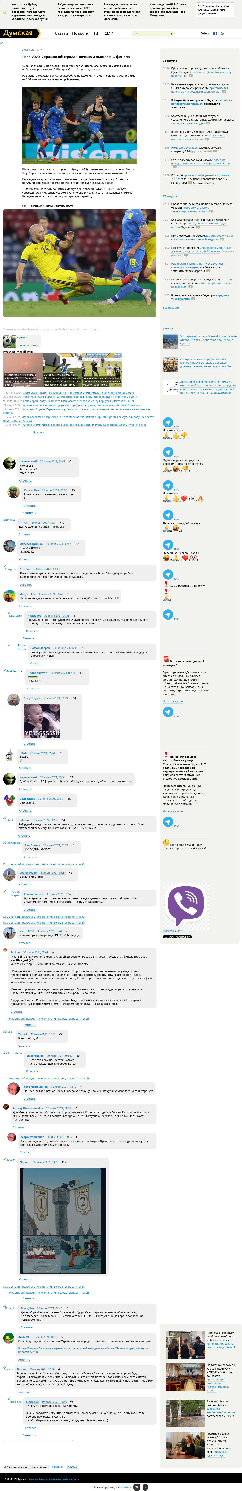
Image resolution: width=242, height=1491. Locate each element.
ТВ (96, 33)
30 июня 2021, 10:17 (59, 1137)
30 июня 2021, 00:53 (52, 777)
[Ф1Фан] (9, 520)
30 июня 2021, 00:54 (50, 799)
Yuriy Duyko (32, 698)
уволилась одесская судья (188, 123)
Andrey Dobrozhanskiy (28, 1108)
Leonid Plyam (29, 872)
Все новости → (172, 307)
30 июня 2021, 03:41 (49, 931)
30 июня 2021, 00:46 (50, 594)
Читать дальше (173, 701)
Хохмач (23, 1337)
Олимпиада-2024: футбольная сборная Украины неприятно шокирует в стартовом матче (79, 397)
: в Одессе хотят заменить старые (196, 269)
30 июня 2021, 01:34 (53, 872)
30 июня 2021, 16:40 (54, 1401)
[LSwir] (9, 760)
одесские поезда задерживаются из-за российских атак (200, 161)
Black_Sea (27, 1308)
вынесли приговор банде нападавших (201, 285)
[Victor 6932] (9, 938)
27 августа (170, 196)
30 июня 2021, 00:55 (56, 615)
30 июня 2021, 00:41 (52, 461)
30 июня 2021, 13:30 (42, 1369)
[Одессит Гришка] (9, 551)
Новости (80, 33)
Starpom (25, 569)
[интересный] (9, 468)
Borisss (22, 1369)
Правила (57, 1467)
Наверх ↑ (38, 432)
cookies (126, 1487)
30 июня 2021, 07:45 (59, 1056)
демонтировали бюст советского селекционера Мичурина (202, 237)
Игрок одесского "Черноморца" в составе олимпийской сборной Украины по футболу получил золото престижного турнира (78, 418)
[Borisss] (8, 1369)
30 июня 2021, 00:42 (58, 544)
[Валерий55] (9, 806)
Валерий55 (27, 799)
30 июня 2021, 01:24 (55, 698)
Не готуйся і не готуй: (185, 248)
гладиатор (34, 615)
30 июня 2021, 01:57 (58, 894)
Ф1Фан (23, 522)
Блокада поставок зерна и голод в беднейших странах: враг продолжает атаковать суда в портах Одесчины (122, 12)
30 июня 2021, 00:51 (42, 753)
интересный (28, 461)
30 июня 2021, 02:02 (65, 648)
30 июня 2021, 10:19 (44, 1337)
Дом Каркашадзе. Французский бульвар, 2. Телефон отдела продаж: (213, 10)
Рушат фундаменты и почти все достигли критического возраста (197, 265)
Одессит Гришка (31, 544)
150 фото (34, 345)
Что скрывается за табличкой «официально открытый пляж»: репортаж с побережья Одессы (208, 339)
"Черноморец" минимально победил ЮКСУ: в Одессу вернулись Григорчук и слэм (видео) (20, 379)
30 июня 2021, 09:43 (49, 1308)
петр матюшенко (36, 1087)
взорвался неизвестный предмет (201, 102)
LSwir (23, 753)
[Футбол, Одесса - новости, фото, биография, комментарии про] (9, 347)
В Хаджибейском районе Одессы (194, 100)
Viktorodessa (35, 1056)
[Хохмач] (8, 1342)
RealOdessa (32, 845)
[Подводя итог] (13, 670)
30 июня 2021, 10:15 (63, 1087)
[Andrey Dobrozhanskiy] (6, 1108)
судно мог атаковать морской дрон (198, 137)
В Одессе (177, 175)
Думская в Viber (173, 931)
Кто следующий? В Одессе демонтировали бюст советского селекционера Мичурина (168, 10)
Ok (137, 1487)
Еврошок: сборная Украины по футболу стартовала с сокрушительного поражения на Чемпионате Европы (76, 411)
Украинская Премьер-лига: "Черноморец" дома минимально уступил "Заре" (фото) (102, 381)
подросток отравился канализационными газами (190, 209)
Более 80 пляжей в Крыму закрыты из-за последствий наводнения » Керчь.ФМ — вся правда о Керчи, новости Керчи (83, 1350)
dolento (24, 820)
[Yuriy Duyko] (13, 705)
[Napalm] (9, 1159)
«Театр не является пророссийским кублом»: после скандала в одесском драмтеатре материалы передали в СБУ (205, 362)
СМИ (108, 33)
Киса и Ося (31, 490)
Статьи (61, 33)
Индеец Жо (27, 594)
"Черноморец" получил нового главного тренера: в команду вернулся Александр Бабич (77, 401)
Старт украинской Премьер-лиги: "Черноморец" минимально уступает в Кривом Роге (78, 392)
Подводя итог (37, 673)
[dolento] (9, 820)
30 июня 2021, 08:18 (58, 1108)
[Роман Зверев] (17, 649)
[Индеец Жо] (9, 601)
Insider (15, 952)
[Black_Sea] (10, 1308)
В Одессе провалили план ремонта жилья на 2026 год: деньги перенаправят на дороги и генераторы (76, 10)
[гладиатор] (14, 616)
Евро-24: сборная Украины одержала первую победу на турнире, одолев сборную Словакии (81, 405)
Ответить (25, 480)
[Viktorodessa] (12, 1053)
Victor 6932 (27, 931)
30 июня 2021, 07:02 (42, 1034)
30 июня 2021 (29, 49)
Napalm (25, 1162)
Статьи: (168, 329)
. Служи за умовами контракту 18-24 (196, 149)
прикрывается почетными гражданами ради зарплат (199, 89)
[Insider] (5, 950)
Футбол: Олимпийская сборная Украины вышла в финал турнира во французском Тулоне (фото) (84, 424)
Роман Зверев (40, 648)
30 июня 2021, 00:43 (47, 569)
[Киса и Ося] (13, 497)
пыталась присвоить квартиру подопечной (201, 74)
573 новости (23, 345)
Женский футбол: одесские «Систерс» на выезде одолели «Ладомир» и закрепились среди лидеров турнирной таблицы (62, 379)
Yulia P (22, 1034)
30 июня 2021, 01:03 (54, 490)
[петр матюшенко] (13, 1094)
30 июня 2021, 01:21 (55, 845)
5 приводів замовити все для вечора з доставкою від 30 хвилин (201, 249)
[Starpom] (9, 569)
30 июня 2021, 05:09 (35, 952)
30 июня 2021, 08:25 (45, 1162)
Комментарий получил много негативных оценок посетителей (44, 864)
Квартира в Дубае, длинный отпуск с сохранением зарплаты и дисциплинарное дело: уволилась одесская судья (30, 12)
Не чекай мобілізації (184, 147)
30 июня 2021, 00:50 (62, 673)
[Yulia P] (8, 1032)
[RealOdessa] (12, 843)
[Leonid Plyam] (9, 880)
